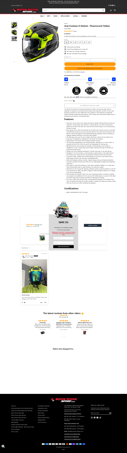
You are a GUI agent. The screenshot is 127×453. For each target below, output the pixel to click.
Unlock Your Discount (63, 246)
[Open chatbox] (3, 446)
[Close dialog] (75, 216)
